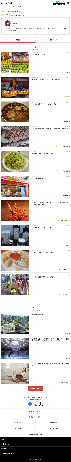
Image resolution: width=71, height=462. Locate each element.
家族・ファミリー (65, 383)
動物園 (68, 358)
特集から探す (53, 423)
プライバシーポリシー (7, 453)
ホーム (3, 7)
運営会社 (3, 439)
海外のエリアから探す (35, 417)
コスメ (68, 245)
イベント (67, 220)
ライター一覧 (10, 7)
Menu (68, 3)
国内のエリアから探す (35, 411)
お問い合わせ (5, 444)
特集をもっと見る (35, 389)
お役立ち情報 (66, 146)
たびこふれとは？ (53, 428)
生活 (68, 97)
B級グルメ (67, 270)
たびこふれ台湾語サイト (35, 434)
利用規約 (3, 449)
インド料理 (67, 121)
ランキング (53, 40)
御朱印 (68, 333)
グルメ (68, 72)
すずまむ (19, 7)
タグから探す (17, 423)
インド (62, 72)
